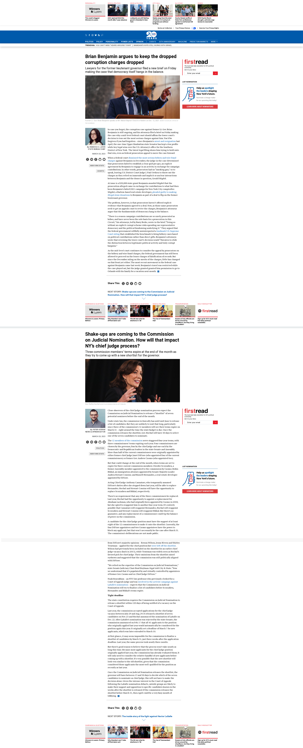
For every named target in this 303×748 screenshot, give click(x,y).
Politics (89, 42)
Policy (99, 42)
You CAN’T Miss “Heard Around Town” (113, 45)
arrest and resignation (165, 141)
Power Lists (127, 42)
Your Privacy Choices (182, 28)
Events (152, 42)
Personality (112, 42)
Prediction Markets (199, 42)
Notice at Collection (165, 28)
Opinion (139, 42)
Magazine (182, 42)
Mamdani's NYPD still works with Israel (153, 45)
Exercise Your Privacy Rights (209, 28)
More (213, 42)
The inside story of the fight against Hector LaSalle (147, 716)
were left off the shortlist (164, 545)
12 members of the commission (127, 440)
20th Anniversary (167, 42)
